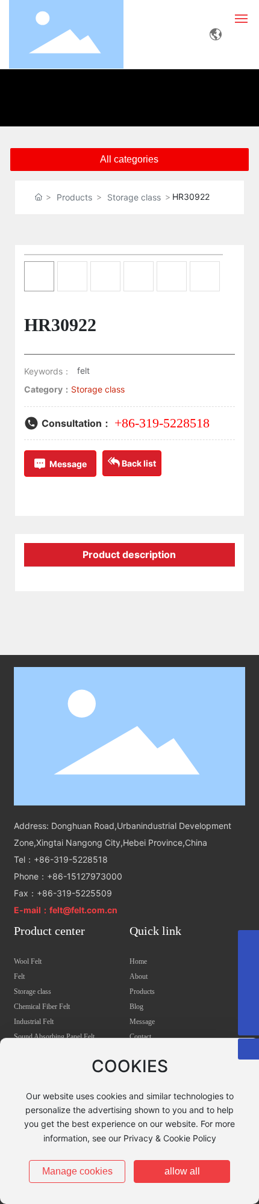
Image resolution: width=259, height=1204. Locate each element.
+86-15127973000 (84, 876)
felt (83, 370)
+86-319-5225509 (74, 893)
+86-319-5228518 (162, 422)
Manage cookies (77, 1171)
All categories (129, 159)
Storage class (134, 197)
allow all (182, 1171)
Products (74, 197)
